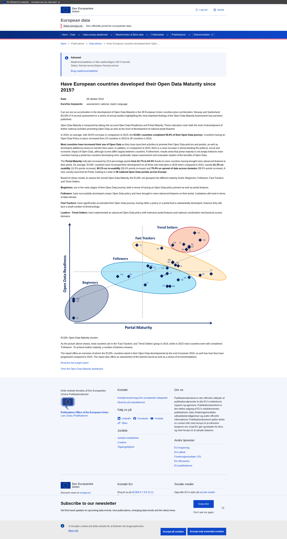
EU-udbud (179, 452)
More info (73, 530)
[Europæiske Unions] (77, 10)
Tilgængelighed (125, 447)
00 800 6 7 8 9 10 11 (143, 492)
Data (72, 34)
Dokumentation (202, 34)
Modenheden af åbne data (130, 34)
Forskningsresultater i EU (187, 456)
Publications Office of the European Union (84, 412)
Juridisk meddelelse (128, 438)
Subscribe (203, 504)
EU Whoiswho (182, 461)
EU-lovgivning (181, 447)
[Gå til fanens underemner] (79, 35)
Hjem (65, 34)
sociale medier (207, 492)
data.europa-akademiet (95, 34)
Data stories (95, 43)
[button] (218, 10)
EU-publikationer (183, 465)
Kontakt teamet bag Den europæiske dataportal (142, 398)
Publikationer (179, 34)
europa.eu (85, 492)
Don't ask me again (203, 512)
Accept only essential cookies (207, 531)
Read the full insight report (74, 363)
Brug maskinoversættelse (84, 71)
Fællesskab (157, 34)
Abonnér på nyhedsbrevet (131, 402)
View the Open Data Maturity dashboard (82, 369)
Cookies (121, 442)
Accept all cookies (173, 531)
